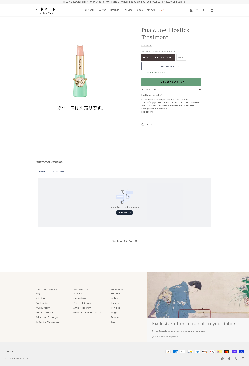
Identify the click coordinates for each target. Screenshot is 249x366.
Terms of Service (44, 312)
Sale (113, 322)
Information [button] (81, 289)
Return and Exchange (47, 317)
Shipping (40, 298)
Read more (147, 111)
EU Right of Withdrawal (47, 322)
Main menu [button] (117, 289)
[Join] (241, 336)
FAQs (38, 293)
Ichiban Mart (14, 358)
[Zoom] (41, 110)
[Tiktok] (229, 358)
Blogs (114, 312)
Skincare (115, 293)
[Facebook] (222, 358)
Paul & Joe (146, 45)
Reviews (115, 317)
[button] (90, 10)
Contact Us (42, 303)
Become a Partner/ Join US (87, 312)
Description (148, 89)
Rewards (115, 307)
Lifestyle (115, 303)
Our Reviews (79, 298)
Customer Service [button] (46, 289)
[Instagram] (243, 358)
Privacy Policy (43, 307)
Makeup (115, 298)
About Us (78, 293)
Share (148, 124)
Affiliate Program (82, 307)
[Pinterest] (236, 358)
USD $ (10, 351)
